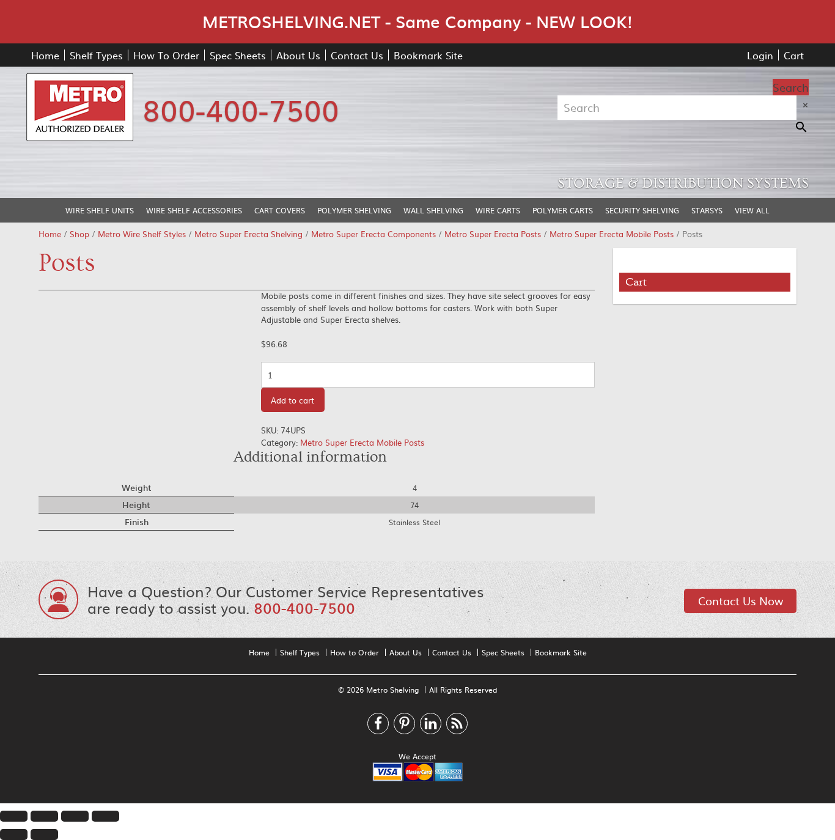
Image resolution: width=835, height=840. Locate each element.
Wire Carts (498, 210)
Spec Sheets (238, 55)
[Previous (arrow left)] (14, 834)
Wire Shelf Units (99, 210)
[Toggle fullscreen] (75, 816)
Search (791, 87)
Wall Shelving (433, 210)
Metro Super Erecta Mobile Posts (612, 234)
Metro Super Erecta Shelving (248, 234)
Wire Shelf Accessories (194, 210)
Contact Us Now (740, 600)
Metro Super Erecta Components (373, 234)
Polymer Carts (562, 210)
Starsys (707, 210)
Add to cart (292, 400)
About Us (298, 55)
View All (752, 210)
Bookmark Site (428, 55)
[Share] (44, 816)
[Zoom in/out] (105, 816)
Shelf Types (96, 55)
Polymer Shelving (354, 210)
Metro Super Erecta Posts (492, 234)
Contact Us (357, 55)
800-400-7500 (240, 108)
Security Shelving (642, 210)
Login (760, 55)
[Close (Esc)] (14, 816)
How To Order (166, 55)
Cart (794, 55)
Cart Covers (279, 210)
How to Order (354, 652)
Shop (79, 234)
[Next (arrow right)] (44, 834)
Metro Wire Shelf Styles (142, 234)
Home (45, 55)
